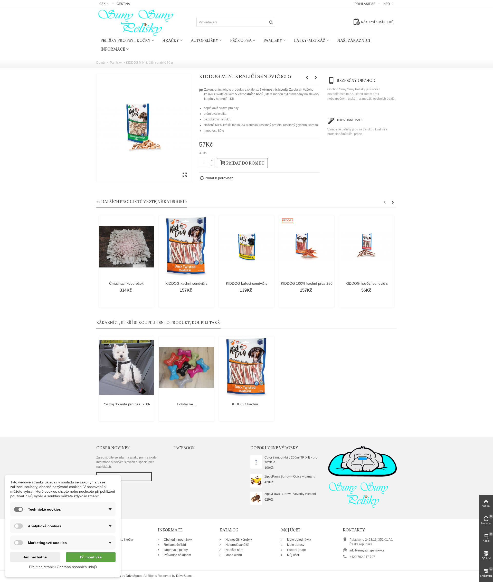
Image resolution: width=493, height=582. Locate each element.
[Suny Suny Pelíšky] (134, 22)
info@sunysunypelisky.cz (366, 550)
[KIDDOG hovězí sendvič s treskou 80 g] (366, 246)
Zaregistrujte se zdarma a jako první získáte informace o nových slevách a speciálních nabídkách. (126, 462)
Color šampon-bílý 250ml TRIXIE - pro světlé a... (290, 460)
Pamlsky (272, 41)
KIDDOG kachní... (246, 404)
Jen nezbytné (35, 557)
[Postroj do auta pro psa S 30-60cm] (126, 367)
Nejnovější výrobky (238, 539)
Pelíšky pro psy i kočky (125, 41)
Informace (112, 49)
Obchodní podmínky (177, 539)
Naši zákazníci (353, 41)
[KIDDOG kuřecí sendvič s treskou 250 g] (246, 246)
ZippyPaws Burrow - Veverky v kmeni (290, 494)
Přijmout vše (91, 557)
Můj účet (292, 555)
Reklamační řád (174, 545)
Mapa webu (233, 555)
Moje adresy (295, 545)
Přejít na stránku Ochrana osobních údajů (63, 567)
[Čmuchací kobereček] (126, 246)
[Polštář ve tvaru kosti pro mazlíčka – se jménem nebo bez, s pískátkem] (186, 367)
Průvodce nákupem (177, 555)
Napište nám (234, 550)
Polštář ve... (186, 404)
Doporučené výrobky (274, 448)
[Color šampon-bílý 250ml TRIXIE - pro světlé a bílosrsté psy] (256, 461)
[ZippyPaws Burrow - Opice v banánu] (256, 480)
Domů (100, 62)
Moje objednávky (298, 539)
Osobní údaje (296, 550)
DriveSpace (134, 576)
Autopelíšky (204, 41)
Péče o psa (241, 41)
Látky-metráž (309, 41)
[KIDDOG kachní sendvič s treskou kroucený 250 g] (186, 246)
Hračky (170, 41)
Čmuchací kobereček (126, 283)
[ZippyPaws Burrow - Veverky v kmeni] (256, 498)
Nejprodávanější (237, 545)
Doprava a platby (175, 550)
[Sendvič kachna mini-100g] (144, 128)
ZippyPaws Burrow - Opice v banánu (289, 476)
